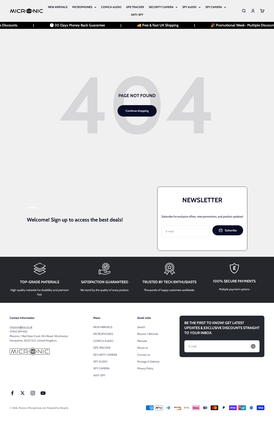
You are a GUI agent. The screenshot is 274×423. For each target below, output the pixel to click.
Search (141, 327)
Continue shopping (137, 111)
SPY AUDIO (189, 7)
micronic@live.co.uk (21, 327)
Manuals (142, 341)
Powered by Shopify (57, 407)
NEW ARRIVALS (57, 7)
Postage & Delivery (148, 361)
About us (142, 347)
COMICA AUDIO (111, 7)
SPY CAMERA (213, 7)
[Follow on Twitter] (22, 393)
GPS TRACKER (135, 7)
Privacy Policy (145, 368)
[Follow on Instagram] (33, 393)
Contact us (143, 355)
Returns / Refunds (147, 334)
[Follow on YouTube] (43, 393)
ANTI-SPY (137, 14)
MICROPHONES (82, 7)
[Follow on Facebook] (12, 393)
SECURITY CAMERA (161, 7)
